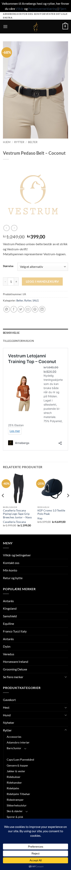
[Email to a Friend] (28, 309)
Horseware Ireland (15, 661)
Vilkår (20, 8)
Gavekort (9, 700)
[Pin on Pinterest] (35, 309)
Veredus (8, 654)
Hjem (6, 142)
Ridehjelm (13, 788)
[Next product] (6, 228)
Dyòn (6, 646)
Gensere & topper (17, 765)
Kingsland (10, 608)
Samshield (10, 616)
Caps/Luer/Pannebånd (20, 759)
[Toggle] (65, 676)
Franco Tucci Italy (15, 631)
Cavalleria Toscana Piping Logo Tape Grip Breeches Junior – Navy (17, 514)
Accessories (14, 736)
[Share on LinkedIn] (42, 309)
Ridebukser (14, 776)
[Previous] (3, 503)
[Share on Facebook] (13, 309)
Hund (7, 715)
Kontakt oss (11, 563)
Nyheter (8, 722)
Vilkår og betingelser (17, 555)
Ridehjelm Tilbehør (18, 794)
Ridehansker (14, 782)
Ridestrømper (15, 799)
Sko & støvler (15, 811)
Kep (39, 518)
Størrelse (8, 266)
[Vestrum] (32, 195)
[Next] (67, 503)
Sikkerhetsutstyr (17, 805)
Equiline (8, 623)
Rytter (19, 142)
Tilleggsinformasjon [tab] (18, 340)
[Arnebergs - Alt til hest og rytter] (35, 26)
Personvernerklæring (42, 8)
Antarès (8, 601)
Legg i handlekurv (42, 281)
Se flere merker (13, 677)
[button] (5, 26)
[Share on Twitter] (21, 309)
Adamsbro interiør (18, 742)
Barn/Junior (14, 748)
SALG (36, 300)
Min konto (10, 570)
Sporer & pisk (15, 816)
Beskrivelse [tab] (11, 332)
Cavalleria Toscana (14, 521)
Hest (6, 707)
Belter (32, 142)
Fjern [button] (62, 8)
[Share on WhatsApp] (6, 309)
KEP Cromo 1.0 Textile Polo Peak (51, 512)
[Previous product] (14, 228)
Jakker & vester (16, 771)
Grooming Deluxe (15, 669)
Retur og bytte (12, 578)
